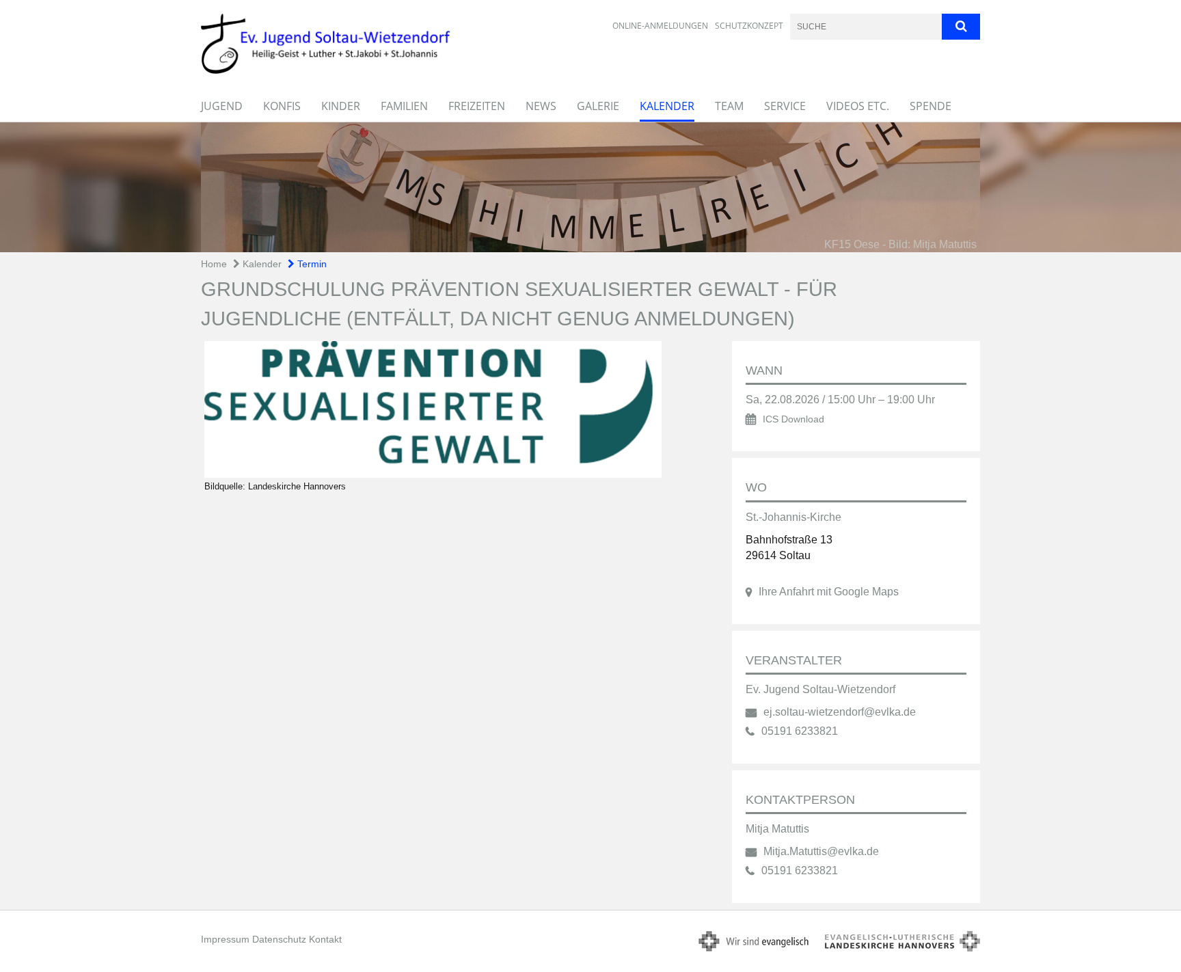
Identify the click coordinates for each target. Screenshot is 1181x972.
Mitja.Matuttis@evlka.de (821, 851)
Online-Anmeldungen (660, 25)
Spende (930, 105)
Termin (311, 263)
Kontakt (325, 939)
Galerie (598, 105)
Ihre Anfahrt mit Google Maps (829, 591)
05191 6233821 (799, 731)
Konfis (282, 105)
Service (785, 105)
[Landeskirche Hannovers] (452, 409)
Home (214, 263)
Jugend (222, 105)
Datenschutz (279, 939)
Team (729, 105)
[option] (590, 187)
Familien (404, 105)
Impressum (225, 939)
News (541, 105)
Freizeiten (476, 105)
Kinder (340, 105)
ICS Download (793, 419)
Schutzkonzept (749, 25)
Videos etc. (857, 105)
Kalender (667, 105)
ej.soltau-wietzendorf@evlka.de (839, 712)
